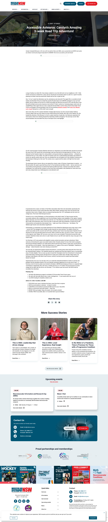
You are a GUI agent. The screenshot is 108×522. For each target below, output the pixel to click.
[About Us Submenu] (70, 9)
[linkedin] (28, 501)
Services (14, 9)
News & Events (55, 9)
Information (24, 9)
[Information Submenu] (29, 9)
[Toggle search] (61, 4)
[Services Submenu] (18, 9)
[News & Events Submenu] (60, 9)
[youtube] (19, 501)
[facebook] (15, 501)
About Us (66, 9)
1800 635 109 (29, 432)
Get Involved (43, 9)
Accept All (93, 518)
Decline (14, 518)
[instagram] (23, 501)
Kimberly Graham (62, 107)
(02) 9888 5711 (28, 430)
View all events (54, 382)
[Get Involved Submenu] (48, 9)
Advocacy (35, 9)
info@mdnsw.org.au (29, 427)
